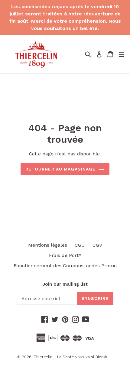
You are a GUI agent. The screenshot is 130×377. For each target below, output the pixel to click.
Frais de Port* (65, 255)
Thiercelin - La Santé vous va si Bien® (70, 357)
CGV (97, 245)
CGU (80, 245)
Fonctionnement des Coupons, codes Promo (65, 265)
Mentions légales (47, 245)
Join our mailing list (65, 284)
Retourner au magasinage (60, 169)
